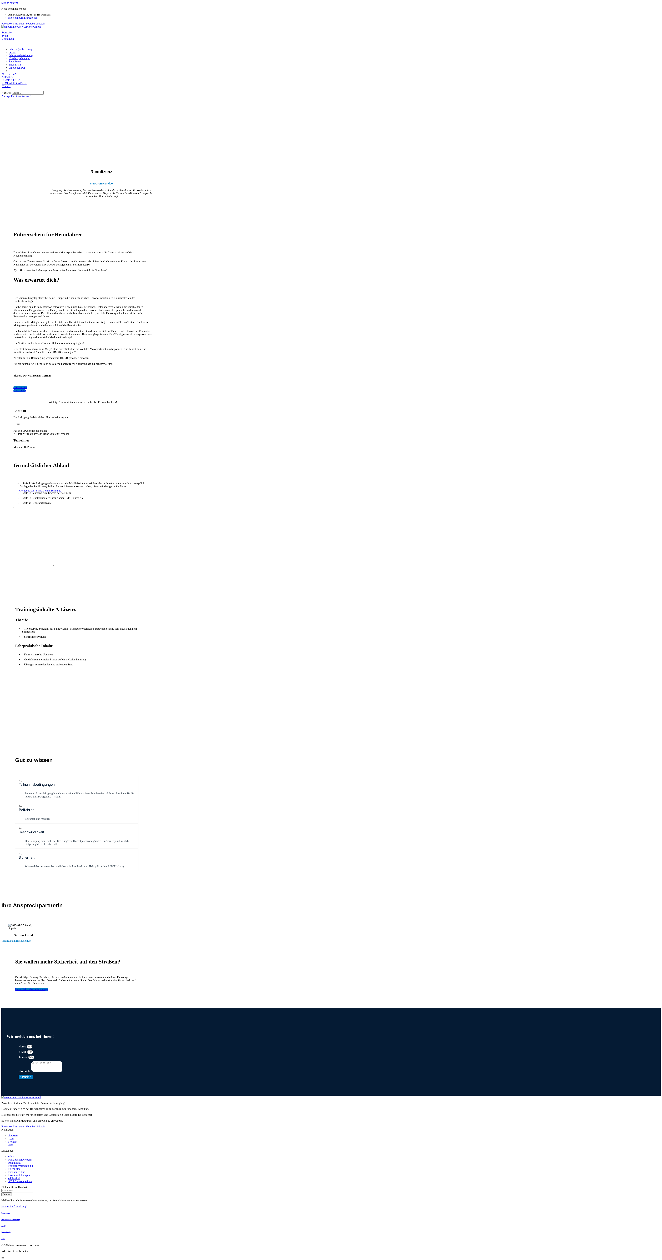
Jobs (3, 1239)
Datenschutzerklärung (10, 1219)
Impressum (5, 1213)
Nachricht (25, 1071)
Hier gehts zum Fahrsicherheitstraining (40, 490)
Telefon (23, 1057)
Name (23, 1046)
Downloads (6, 1232)
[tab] (76, 783)
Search (7, 92)
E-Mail (23, 1051)
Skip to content (9, 2)
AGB (3, 1226)
